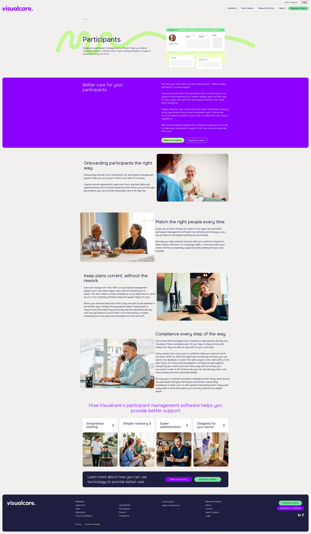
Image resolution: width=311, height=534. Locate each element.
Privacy (78, 524)
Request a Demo (298, 8)
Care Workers (125, 505)
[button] (232, 8)
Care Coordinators (83, 516)
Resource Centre (266, 8)
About (282, 8)
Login (304, 2)
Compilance (124, 516)
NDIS (77, 509)
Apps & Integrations (171, 505)
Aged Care (80, 505)
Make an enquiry (173, 140)
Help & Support (212, 512)
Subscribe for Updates (290, 508)
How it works (168, 502)
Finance (122, 512)
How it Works (125, 502)
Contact (209, 509)
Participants (124, 509)
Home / (85, 19)
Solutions (79, 502)
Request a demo (196, 140)
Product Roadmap (92, 524)
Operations (80, 512)
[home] (17, 8)
